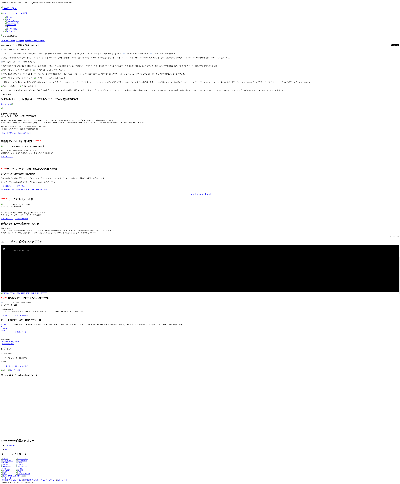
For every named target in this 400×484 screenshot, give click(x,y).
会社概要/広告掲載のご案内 (12, 480)
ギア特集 (20, 41)
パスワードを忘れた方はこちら (16, 366)
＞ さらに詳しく (7, 157)
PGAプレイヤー (8, 41)
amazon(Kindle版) (8, 341)
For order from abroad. (200, 194)
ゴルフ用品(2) (10, 445)
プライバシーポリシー (47, 480)
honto (17, 341)
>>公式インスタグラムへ (20, 250)
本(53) (7, 449)
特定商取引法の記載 (30, 480)
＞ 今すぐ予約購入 (21, 219)
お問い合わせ (62, 480)
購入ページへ (6, 104)
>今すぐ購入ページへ (20, 332)
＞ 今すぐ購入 (20, 186)
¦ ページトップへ (7, 478)
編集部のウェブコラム (35, 41)
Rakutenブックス (8, 344)
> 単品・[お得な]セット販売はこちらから (16, 133)
